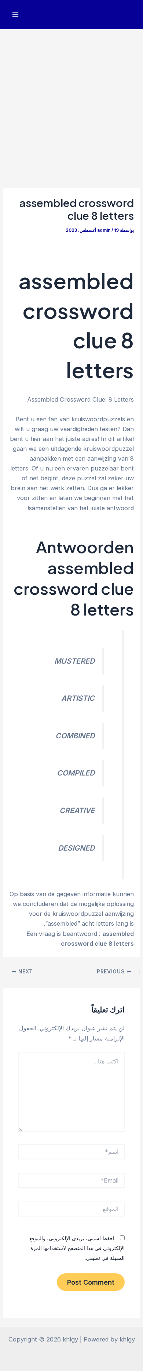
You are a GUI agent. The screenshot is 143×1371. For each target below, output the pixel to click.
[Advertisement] (71, 104)
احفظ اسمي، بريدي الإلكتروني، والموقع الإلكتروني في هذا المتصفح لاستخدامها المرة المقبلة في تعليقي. (77, 1248)
